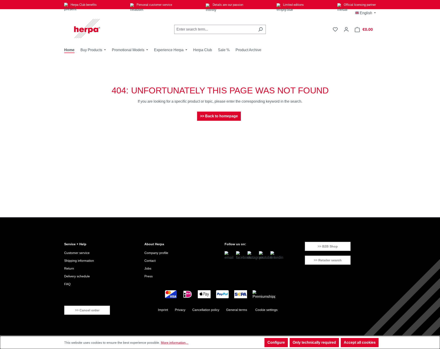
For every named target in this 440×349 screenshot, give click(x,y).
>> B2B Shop (328, 246)
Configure (276, 342)
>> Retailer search (328, 260)
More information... (174, 342)
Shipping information (79, 260)
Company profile (156, 253)
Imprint (163, 310)
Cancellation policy (205, 310)
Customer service (77, 253)
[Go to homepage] (87, 28)
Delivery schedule (77, 276)
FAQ (67, 284)
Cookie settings (266, 310)
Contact (150, 260)
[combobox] (214, 29)
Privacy (180, 310)
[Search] (260, 29)
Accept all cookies (360, 342)
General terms (236, 310)
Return (69, 268)
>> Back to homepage (219, 116)
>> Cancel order (87, 310)
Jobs (147, 268)
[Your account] (346, 29)
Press (148, 276)
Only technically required (314, 342)
